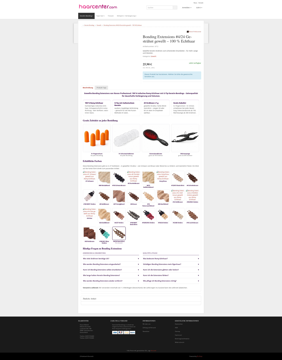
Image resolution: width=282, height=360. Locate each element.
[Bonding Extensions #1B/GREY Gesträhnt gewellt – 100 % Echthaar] (76, 33)
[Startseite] (81, 25)
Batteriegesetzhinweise (182, 339)
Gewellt (153, 56)
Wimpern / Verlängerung (126, 16)
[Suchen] (175, 8)
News (195, 3)
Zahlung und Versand (149, 328)
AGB (176, 328)
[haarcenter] (98, 7)
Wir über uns (146, 324)
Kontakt (201, 3)
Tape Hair (99, 16)
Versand (153, 351)
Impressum (178, 335)
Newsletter (146, 331)
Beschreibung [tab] (88, 88)
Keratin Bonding (86, 16)
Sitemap (177, 331)
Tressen (111, 16)
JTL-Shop (199, 356)
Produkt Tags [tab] (101, 88)
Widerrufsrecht (179, 342)
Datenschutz (179, 324)
